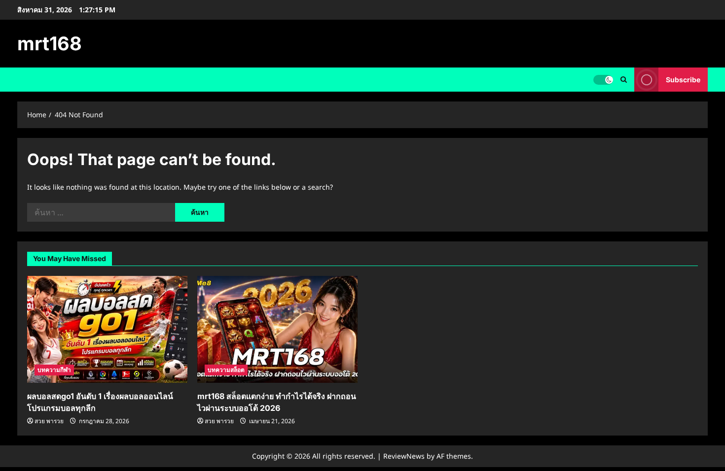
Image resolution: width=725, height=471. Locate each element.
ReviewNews (404, 456)
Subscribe (683, 79)
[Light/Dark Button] (603, 80)
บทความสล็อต (226, 370)
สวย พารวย (49, 421)
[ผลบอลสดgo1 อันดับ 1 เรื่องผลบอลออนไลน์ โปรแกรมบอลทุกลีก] (107, 329)
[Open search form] (623, 79)
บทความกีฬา (54, 370)
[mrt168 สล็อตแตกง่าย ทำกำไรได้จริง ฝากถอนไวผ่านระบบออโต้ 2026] (277, 329)
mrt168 (49, 43)
